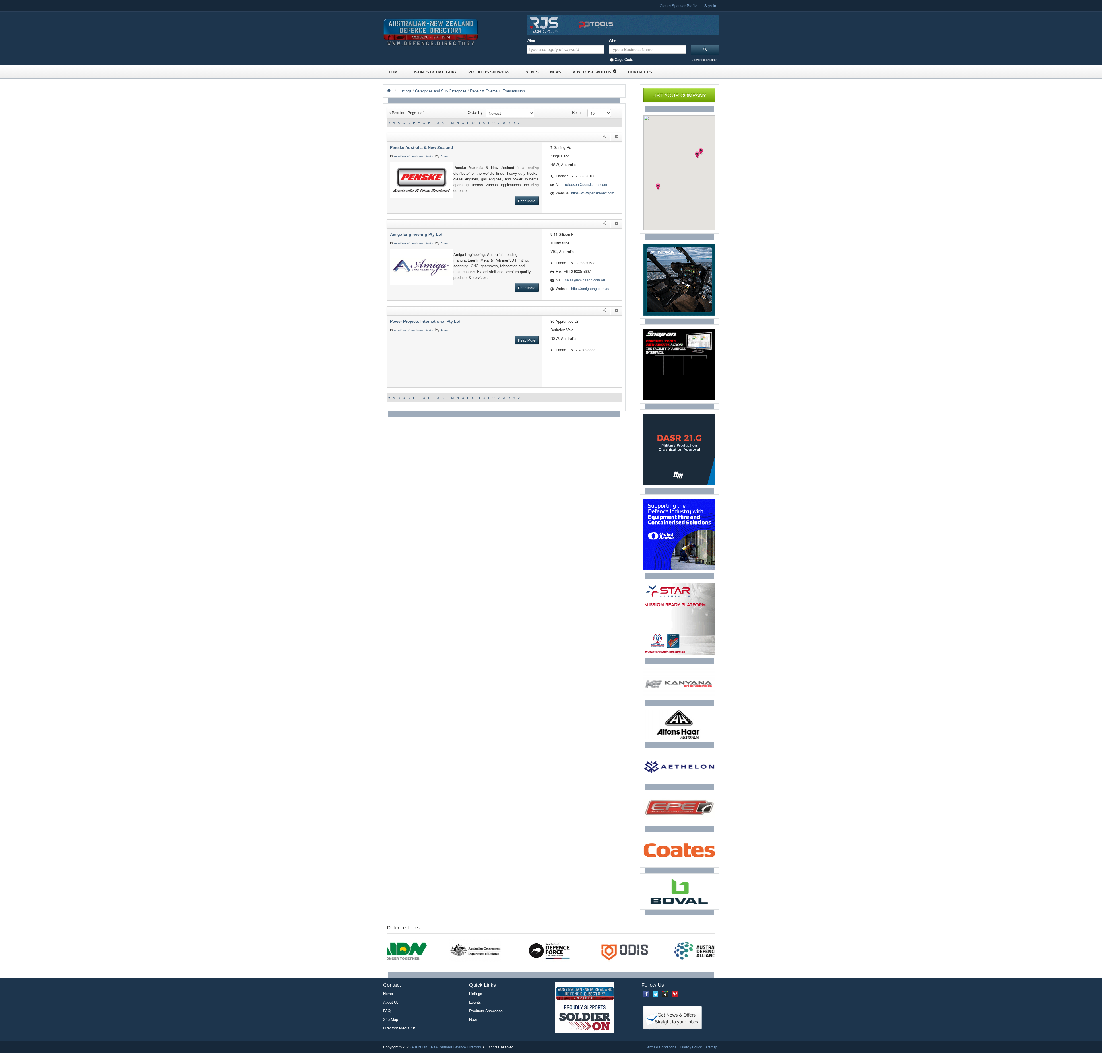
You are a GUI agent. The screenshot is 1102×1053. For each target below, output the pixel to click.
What (531, 40)
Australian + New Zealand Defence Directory (446, 1046)
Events (531, 72)
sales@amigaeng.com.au (585, 280)
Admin (445, 156)
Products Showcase (490, 72)
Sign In (710, 5)
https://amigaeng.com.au (590, 289)
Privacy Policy (691, 1046)
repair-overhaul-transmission (414, 156)
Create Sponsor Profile (678, 5)
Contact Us (640, 72)
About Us (391, 1002)
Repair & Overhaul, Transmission (497, 91)
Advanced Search (704, 59)
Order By (475, 112)
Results (578, 112)
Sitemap (711, 1046)
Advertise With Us (592, 72)
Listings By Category (434, 72)
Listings (405, 91)
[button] (697, 154)
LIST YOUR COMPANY (679, 95)
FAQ (387, 1010)
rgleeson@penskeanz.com (586, 185)
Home (394, 72)
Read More (527, 200)
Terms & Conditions (661, 1046)
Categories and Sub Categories (441, 91)
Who (612, 40)
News (555, 72)
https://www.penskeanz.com (592, 193)
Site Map (390, 1019)
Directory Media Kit (399, 1028)
